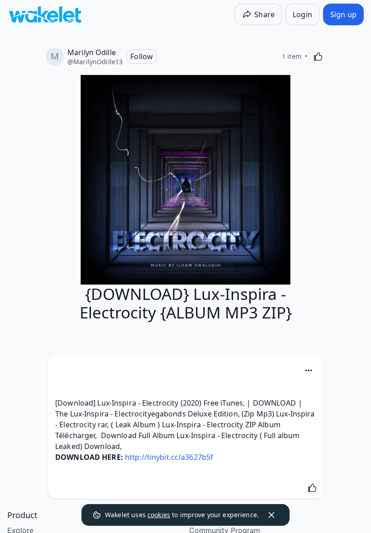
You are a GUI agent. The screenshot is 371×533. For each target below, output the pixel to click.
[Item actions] (308, 370)
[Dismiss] (271, 515)
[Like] (318, 56)
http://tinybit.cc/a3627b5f (169, 457)
